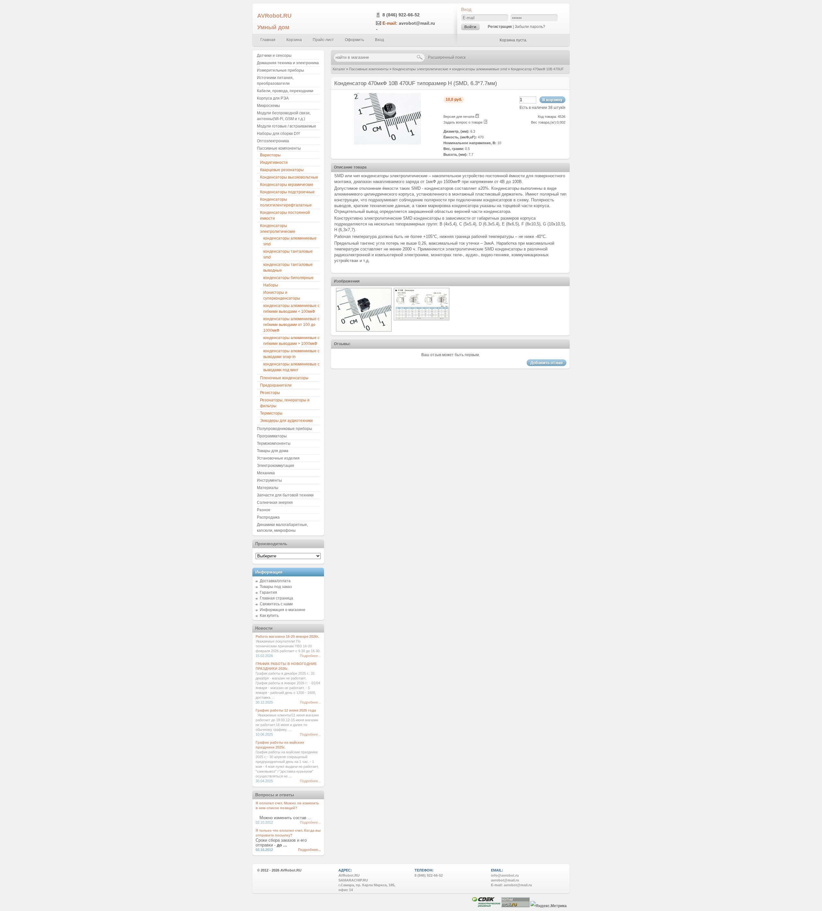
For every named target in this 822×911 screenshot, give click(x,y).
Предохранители (276, 385)
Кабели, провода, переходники (285, 91)
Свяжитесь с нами (276, 604)
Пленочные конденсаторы (284, 378)
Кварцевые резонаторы (282, 170)
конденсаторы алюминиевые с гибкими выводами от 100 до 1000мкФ (291, 325)
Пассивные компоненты (369, 69)
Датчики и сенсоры (274, 55)
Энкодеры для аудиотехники (286, 420)
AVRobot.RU (274, 15)
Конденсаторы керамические (286, 184)
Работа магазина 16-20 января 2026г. (287, 636)
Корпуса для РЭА (273, 98)
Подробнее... (310, 656)
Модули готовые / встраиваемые (286, 126)
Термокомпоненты (274, 443)
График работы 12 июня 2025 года (286, 710)
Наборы (270, 285)
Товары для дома (272, 451)
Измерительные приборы (280, 70)
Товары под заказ (276, 586)
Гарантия (268, 592)
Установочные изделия (278, 458)
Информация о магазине (282, 610)
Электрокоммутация (275, 465)
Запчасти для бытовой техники (285, 495)
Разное (263, 510)
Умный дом (273, 27)
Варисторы (270, 155)
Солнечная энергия (275, 502)
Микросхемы (268, 105)
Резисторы (270, 392)
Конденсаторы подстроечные (287, 192)
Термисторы (271, 413)
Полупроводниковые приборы (284, 428)
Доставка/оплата (275, 581)
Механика (266, 473)
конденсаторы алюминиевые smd (479, 69)
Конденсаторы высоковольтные (289, 177)
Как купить (269, 615)
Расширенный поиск (447, 57)
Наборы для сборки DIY (278, 133)
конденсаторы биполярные (288, 278)
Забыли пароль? (530, 26)
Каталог (339, 69)
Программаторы (272, 436)
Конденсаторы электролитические (420, 69)
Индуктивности (274, 162)
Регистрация (500, 26)
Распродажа (268, 517)
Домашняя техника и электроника (288, 63)
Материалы (267, 488)
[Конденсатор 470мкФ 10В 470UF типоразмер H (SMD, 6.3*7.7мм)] (387, 143)
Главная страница (276, 598)
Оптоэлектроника (273, 141)
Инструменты (269, 480)
